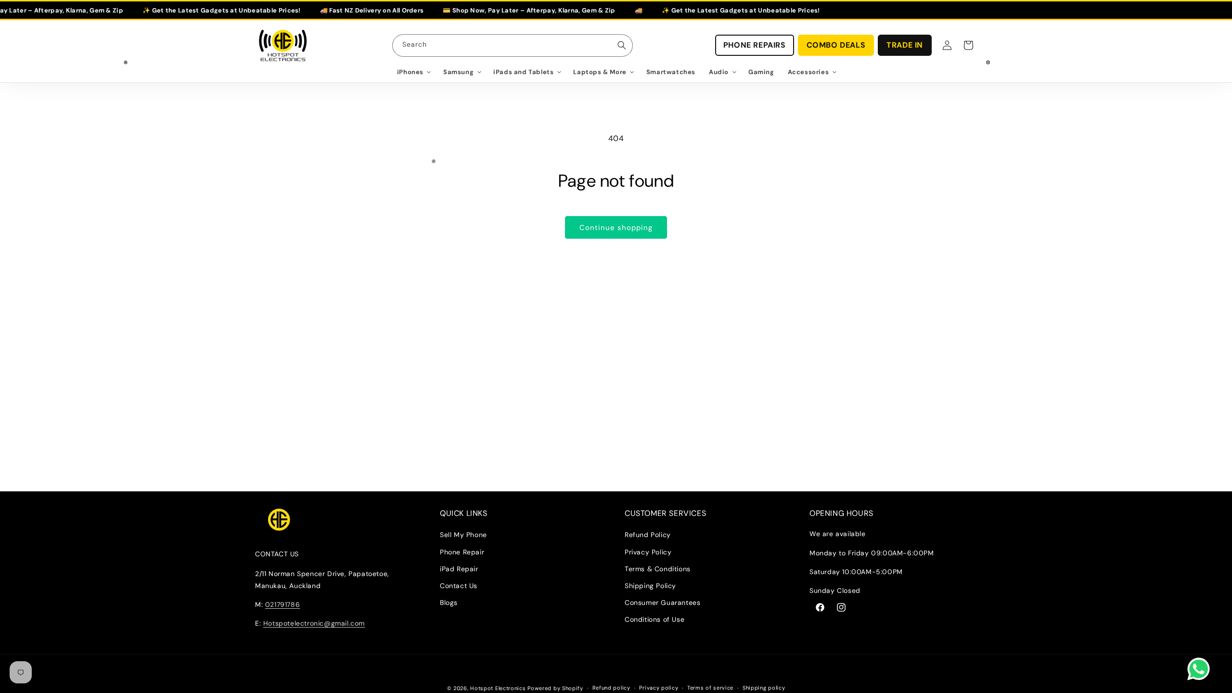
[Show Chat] (1201, 668)
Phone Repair (462, 552)
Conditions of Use (654, 619)
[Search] (621, 45)
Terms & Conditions (658, 569)
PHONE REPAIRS (754, 45)
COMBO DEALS (836, 45)
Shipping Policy (650, 585)
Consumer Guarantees (662, 602)
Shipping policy (764, 687)
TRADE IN (904, 45)
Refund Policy (648, 534)
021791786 (282, 604)
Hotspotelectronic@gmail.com (314, 623)
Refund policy (611, 687)
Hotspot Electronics (498, 688)
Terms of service (710, 687)
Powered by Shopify (555, 688)
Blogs (449, 602)
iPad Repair (459, 569)
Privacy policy (658, 687)
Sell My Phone (463, 534)
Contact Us (458, 585)
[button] (413, 72)
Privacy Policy (648, 552)
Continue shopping (616, 227)
